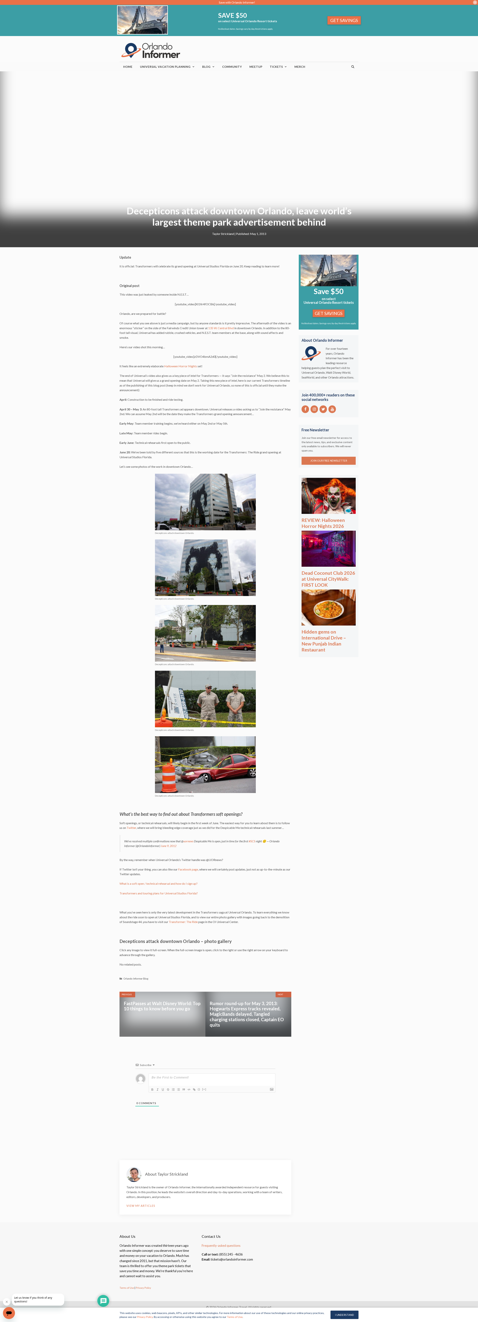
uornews (188, 841)
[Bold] (152, 1089)
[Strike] (168, 1089)
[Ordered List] (173, 1089)
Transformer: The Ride (183, 922)
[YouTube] (332, 409)
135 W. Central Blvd (221, 328)
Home (128, 66)
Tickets (276, 66)
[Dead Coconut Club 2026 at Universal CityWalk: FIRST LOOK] (329, 564)
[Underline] (162, 1089)
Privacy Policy (143, 1287)
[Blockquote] (183, 1089)
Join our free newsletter (328, 460)
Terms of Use (127, 1287)
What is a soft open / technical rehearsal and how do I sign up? (159, 883)
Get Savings (344, 20)
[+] (204, 1089)
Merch (299, 66)
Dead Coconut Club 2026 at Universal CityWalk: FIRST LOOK (328, 579)
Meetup (255, 66)
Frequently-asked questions (221, 1245)
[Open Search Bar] (352, 66)
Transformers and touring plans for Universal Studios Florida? (159, 893)
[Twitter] (323, 409)
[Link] (194, 1089)
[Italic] (157, 1089)
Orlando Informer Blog (135, 978)
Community (232, 66)
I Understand (344, 1314)
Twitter (131, 827)
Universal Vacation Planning (165, 66)
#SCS (252, 841)
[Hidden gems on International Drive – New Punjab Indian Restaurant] (329, 623)
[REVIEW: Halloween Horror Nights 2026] (329, 511)
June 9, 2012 (168, 846)
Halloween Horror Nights (180, 366)
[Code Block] (189, 1089)
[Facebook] (305, 409)
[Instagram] (314, 409)
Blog (206, 66)
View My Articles (140, 1205)
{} (199, 1089)
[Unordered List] (178, 1089)
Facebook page (188, 869)
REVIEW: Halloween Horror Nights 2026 (323, 523)
